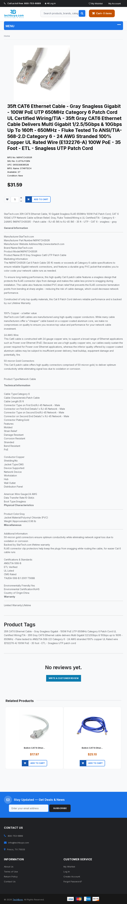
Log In (67, 871)
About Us (8, 866)
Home (7, 36)
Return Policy (11, 876)
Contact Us (10, 881)
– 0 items (104, 13)
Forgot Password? (73, 881)
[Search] (82, 13)
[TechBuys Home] (17, 14)
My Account (114, 3)
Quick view (32, 767)
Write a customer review (64, 678)
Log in (52, 3)
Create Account (72, 876)
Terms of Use (11, 871)
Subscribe (60, 808)
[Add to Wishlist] (7, 199)
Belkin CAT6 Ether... (34, 747)
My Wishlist (97, 3)
